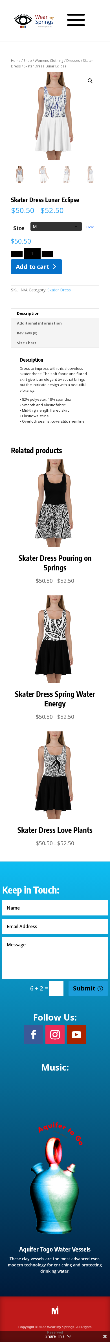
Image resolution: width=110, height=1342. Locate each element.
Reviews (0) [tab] (27, 333)
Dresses (73, 60)
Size (19, 228)
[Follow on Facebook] (33, 1034)
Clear (90, 227)
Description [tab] (28, 313)
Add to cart (32, 267)
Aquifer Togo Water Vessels (55, 1249)
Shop (27, 60)
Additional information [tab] (39, 323)
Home (16, 60)
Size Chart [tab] (26, 342)
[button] (90, 81)
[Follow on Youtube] (76, 1034)
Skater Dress (59, 290)
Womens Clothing (49, 60)
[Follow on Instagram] (55, 1034)
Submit (84, 988)
